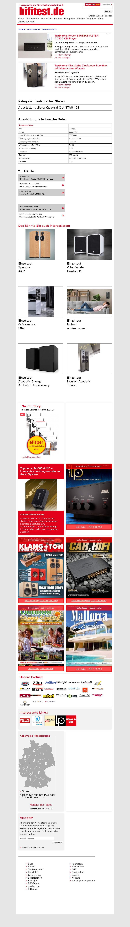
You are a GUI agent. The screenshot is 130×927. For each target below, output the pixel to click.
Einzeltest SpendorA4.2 (25, 267)
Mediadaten (78, 866)
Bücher (31, 866)
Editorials (32, 888)
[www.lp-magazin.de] (60, 728)
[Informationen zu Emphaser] (86, 683)
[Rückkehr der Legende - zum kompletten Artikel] (36, 77)
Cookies (76, 875)
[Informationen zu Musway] (35, 696)
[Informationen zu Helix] (61, 690)
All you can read (26, 21)
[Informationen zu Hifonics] (74, 690)
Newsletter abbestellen (33, 847)
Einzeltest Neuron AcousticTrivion (79, 381)
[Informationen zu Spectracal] (84, 696)
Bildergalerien (35, 877)
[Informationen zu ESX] (97, 683)
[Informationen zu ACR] (25, 683)
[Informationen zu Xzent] (37, 703)
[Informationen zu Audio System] (37, 683)
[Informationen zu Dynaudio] (74, 683)
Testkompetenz (36, 869)
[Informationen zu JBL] (84, 690)
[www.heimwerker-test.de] (49, 728)
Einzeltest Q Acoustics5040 (27, 324)
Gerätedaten (34, 875)
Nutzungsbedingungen (83, 880)
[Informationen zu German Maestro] (37, 690)
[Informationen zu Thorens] (97, 696)
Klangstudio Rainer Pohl (41, 808)
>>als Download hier (31, 457)
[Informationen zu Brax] (61, 683)
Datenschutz (78, 872)
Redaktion (33, 872)
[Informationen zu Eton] (25, 690)
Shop (100, 18)
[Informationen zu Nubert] (48, 696)
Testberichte (32, 18)
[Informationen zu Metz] (25, 696)
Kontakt (76, 877)
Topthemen (33, 886)
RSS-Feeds (33, 883)
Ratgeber (91, 18)
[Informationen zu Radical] (72, 696)
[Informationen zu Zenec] (50, 703)
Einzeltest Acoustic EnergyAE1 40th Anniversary (34, 381)
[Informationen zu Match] (97, 690)
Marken (58, 18)
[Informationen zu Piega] (61, 696)
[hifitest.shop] (71, 728)
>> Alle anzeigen (62, 57)
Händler (81, 18)
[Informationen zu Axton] (50, 683)
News (21, 18)
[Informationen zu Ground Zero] (48, 690)
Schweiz (26, 791)
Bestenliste (46, 18)
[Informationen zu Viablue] (25, 703)
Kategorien (69, 18)
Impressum (77, 863)
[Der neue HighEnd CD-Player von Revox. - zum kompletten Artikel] (36, 47)
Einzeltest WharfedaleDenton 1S (75, 267)
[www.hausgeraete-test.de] (37, 728)
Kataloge (32, 880)
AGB (74, 869)
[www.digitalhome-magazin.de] (25, 728)
